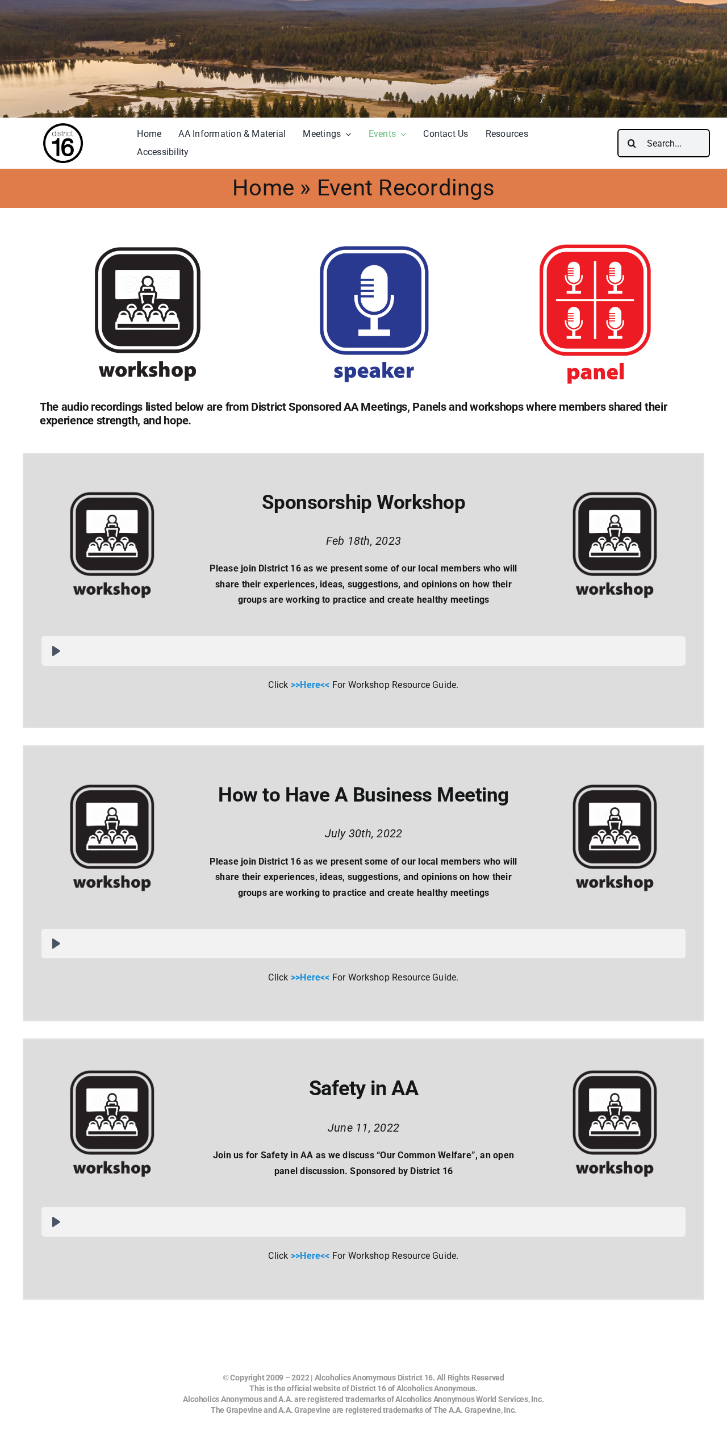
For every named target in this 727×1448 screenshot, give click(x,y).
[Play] (56, 651)
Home (263, 187)
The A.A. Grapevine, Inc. (474, 1409)
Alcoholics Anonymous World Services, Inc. (469, 1399)
